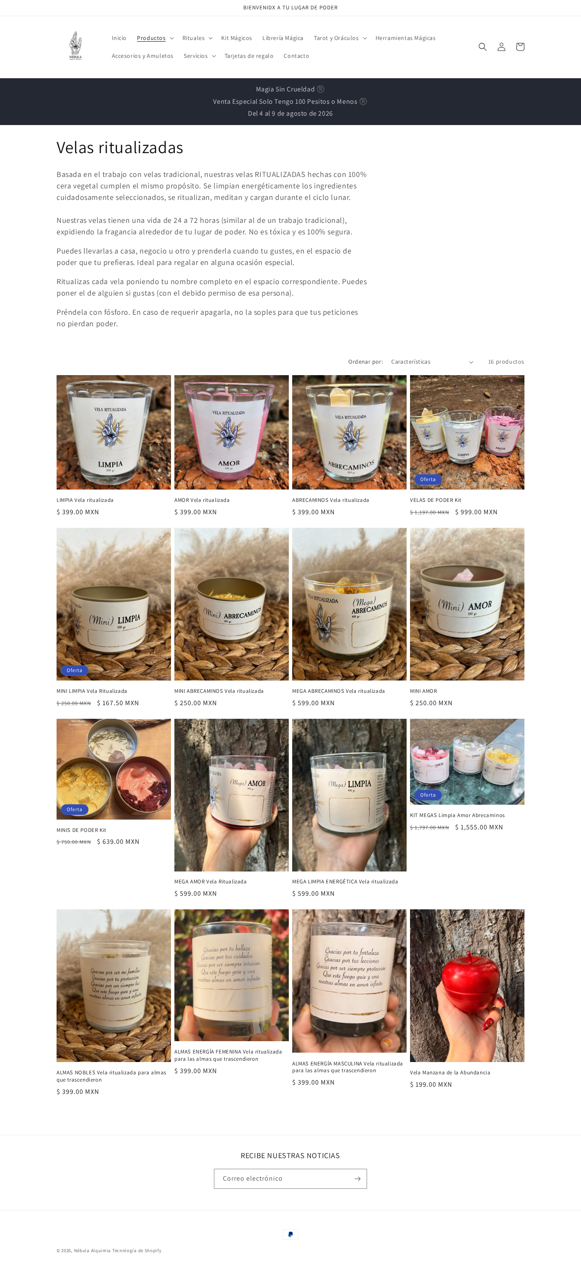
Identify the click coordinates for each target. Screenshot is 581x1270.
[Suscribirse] (357, 1179)
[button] (154, 38)
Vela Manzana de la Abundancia (450, 1072)
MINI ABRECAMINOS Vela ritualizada (219, 691)
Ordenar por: (365, 361)
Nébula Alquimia (92, 1250)
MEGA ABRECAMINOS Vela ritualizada (338, 691)
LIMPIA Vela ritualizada (85, 500)
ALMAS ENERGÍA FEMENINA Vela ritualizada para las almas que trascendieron (228, 1055)
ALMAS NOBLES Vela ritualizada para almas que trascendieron (111, 1076)
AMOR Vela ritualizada (202, 500)
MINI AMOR (423, 691)
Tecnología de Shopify (137, 1250)
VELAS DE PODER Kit (435, 500)
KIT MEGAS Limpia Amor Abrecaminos (457, 815)
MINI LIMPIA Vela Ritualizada (92, 691)
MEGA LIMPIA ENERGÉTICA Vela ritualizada (345, 881)
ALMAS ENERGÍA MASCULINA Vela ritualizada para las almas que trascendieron (347, 1067)
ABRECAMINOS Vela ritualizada (331, 500)
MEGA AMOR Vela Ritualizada (210, 881)
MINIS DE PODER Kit (81, 830)
